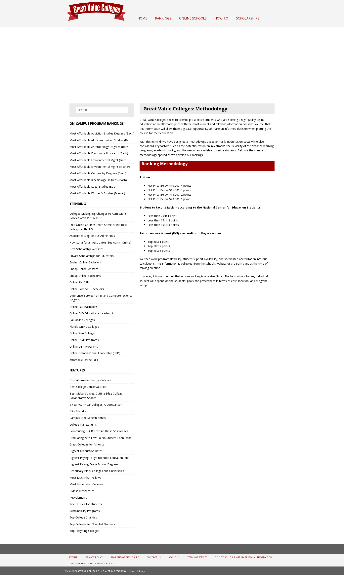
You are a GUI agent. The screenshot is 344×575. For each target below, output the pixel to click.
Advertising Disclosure (125, 557)
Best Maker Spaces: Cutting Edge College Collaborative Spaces (95, 396)
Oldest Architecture (81, 491)
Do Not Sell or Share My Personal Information (243, 557)
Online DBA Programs (83, 346)
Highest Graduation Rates (86, 451)
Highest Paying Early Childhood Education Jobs (99, 458)
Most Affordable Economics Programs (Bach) (98, 153)
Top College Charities (83, 517)
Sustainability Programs (84, 511)
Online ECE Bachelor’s (83, 307)
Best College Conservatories (87, 387)
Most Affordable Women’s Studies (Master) (97, 193)
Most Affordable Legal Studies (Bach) (93, 186)
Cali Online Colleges (82, 320)
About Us (173, 557)
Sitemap (73, 557)
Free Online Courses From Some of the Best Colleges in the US (98, 227)
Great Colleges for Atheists (86, 444)
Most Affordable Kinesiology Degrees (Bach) (98, 180)
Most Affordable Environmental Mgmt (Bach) (98, 160)
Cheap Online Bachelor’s (85, 276)
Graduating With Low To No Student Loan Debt (100, 438)
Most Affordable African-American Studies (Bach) (101, 140)
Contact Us (153, 557)
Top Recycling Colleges (84, 531)
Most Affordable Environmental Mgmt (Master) (99, 167)
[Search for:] (102, 110)
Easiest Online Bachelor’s (85, 262)
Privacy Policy (94, 557)
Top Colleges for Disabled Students (92, 524)
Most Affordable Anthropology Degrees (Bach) (99, 147)
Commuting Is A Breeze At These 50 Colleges (98, 431)
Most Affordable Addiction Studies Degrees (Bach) (101, 133)
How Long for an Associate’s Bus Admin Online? (100, 242)
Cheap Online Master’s (83, 269)
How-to (221, 18)
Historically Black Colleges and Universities (96, 471)
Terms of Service (197, 557)
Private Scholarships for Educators (91, 256)
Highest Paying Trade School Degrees (93, 464)
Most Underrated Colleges (86, 484)
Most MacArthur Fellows (85, 477)
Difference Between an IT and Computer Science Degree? (100, 298)
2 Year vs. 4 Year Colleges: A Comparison (95, 404)
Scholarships (247, 18)
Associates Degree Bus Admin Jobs (92, 236)
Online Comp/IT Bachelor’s (86, 289)
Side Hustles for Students (85, 504)
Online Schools (193, 18)
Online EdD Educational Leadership (91, 313)
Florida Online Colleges (84, 326)
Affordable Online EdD (83, 360)
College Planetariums (83, 424)
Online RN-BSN (79, 282)
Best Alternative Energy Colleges (90, 380)
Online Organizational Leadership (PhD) (94, 353)
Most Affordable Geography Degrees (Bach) (97, 173)
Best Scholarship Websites (86, 249)
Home (142, 18)
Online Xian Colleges (82, 333)
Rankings (163, 18)
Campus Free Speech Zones (87, 418)
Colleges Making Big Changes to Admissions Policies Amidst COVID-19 (98, 216)
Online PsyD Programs (84, 340)
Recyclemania (78, 497)
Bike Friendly (77, 411)
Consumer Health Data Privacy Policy (91, 563)
